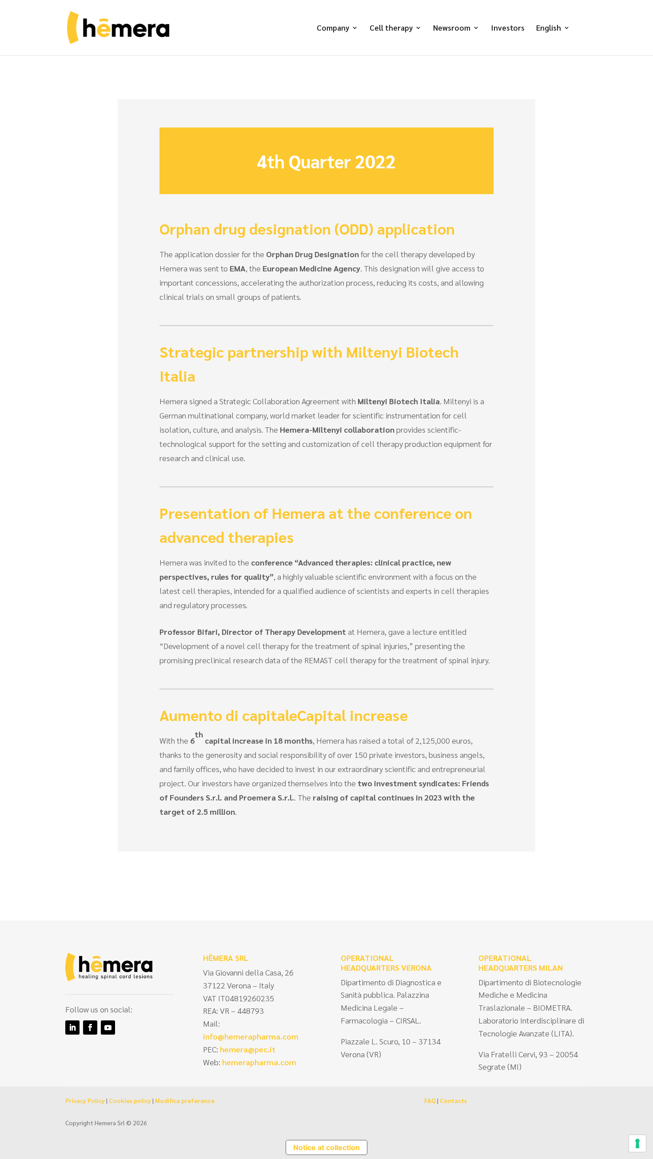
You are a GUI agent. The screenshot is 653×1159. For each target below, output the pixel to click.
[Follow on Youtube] (108, 1027)
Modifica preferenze (185, 1100)
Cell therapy (391, 28)
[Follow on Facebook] (90, 1027)
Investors (508, 28)
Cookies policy (130, 1100)
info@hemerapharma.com (251, 1036)
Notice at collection (326, 1147)
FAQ (430, 1100)
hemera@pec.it (247, 1049)
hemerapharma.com (258, 1062)
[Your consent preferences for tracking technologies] (637, 1143)
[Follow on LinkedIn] (72, 1027)
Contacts (453, 1100)
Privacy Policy (85, 1100)
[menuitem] (553, 39)
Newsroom (451, 28)
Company (333, 28)
